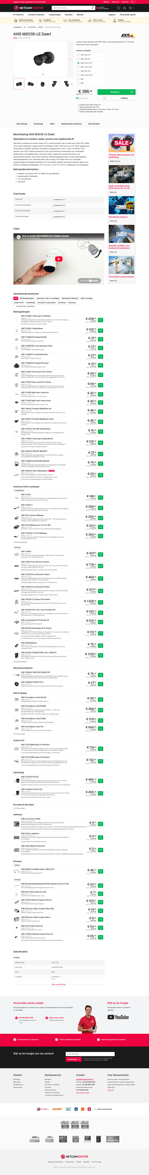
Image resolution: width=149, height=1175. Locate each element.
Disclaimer (86, 1162)
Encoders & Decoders (47, 303)
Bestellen (48, 1079)
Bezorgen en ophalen (52, 1085)
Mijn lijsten (17, 1082)
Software (62, 303)
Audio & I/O (19, 303)
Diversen (72, 303)
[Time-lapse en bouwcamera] (121, 265)
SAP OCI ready (96, 1162)
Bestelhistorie (18, 1085)
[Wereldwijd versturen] (121, 205)
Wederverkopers (50, 1090)
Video (52, 124)
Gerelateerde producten (71, 124)
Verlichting (30, 303)
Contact (125, 2)
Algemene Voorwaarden (55, 1162)
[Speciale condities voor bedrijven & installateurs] (121, 234)
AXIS (15, 38)
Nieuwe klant (17, 1087)
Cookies (78, 1162)
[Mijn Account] (124, 8)
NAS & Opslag (86, 298)
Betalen (47, 1082)
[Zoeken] (92, 8)
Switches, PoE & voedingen (48, 298)
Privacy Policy (69, 1162)
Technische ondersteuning (54, 1095)
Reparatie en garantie (52, 1093)
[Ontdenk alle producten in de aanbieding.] (121, 143)
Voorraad (48, 1087)
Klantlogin (16, 1079)
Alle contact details (82, 1093)
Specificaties (94, 124)
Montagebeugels (27, 298)
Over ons (115, 2)
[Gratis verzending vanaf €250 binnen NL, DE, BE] (121, 174)
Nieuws (106, 2)
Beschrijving (22, 124)
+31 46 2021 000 (39, 2)
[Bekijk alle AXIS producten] (128, 35)
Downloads (38, 124)
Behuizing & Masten (70, 298)
